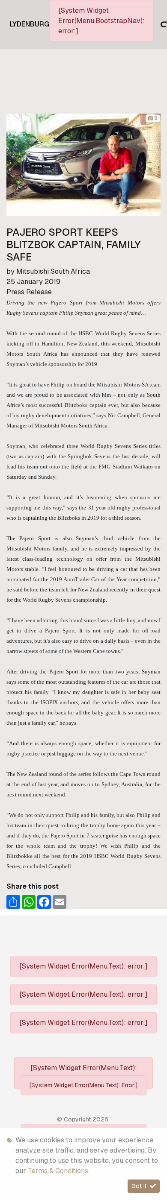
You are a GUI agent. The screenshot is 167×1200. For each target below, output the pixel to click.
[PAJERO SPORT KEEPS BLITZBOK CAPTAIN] (83, 164)
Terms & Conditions (58, 1170)
